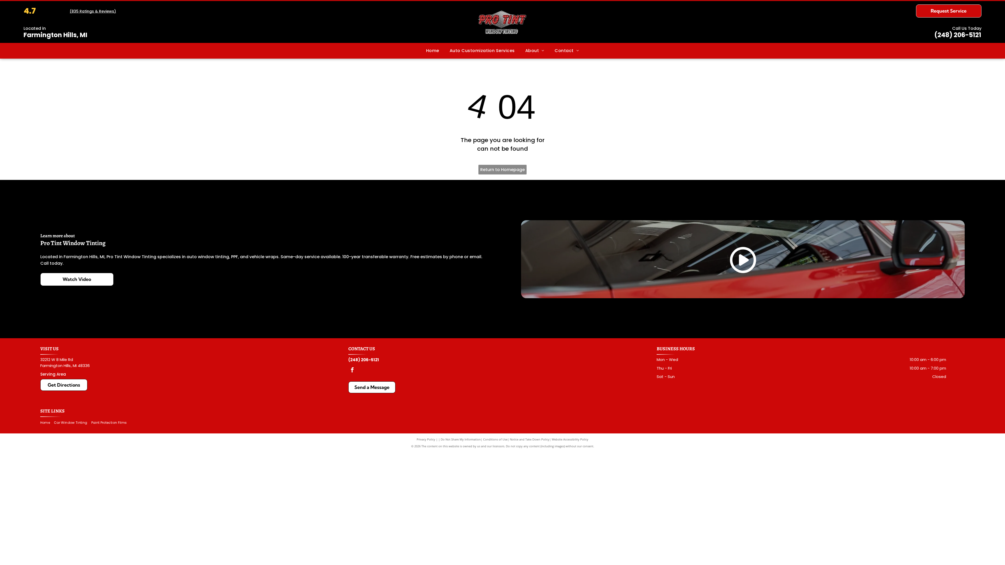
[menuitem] (432, 50)
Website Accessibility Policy (570, 439)
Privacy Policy (426, 439)
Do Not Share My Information (461, 439)
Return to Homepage (502, 170)
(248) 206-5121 (957, 35)
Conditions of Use (495, 439)
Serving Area (53, 374)
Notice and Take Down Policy (529, 439)
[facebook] (352, 370)
